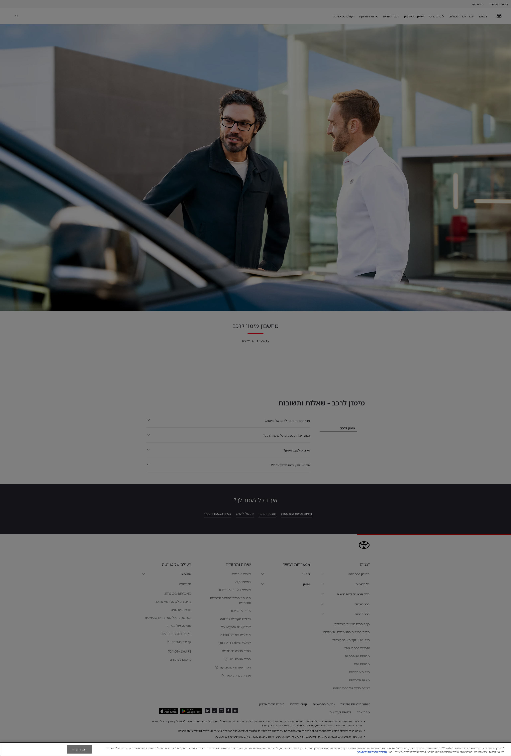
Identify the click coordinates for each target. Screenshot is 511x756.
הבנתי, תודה (79, 749)
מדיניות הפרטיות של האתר (372, 752)
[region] (255, 749)
